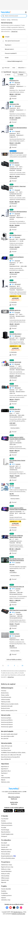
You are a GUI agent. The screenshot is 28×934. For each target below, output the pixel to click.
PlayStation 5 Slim (14, 104)
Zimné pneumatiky (5, 778)
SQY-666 (11, 486)
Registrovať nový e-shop (7, 867)
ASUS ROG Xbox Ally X (14, 409)
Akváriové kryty (5, 693)
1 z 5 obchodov (13, 302)
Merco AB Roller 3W (6, 759)
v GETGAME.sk (12, 572)
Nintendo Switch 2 (14, 163)
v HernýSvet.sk (13, 648)
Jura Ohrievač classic (6, 750)
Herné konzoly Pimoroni (7, 724)
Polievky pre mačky (5, 702)
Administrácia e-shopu (6, 865)
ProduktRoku (4, 893)
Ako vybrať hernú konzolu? (16, 153)
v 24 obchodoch (13, 378)
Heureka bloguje (5, 830)
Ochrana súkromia (5, 854)
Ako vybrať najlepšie (7, 731)
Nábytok (3, 780)
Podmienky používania (6, 823)
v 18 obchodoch (13, 452)
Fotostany (3, 691)
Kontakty (3, 821)
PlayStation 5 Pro (14, 80)
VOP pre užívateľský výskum (8, 858)
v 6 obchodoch (12, 227)
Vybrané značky (5, 715)
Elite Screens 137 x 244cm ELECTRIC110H (11, 755)
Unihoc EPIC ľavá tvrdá (6, 746)
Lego (2, 775)
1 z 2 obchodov (13, 527)
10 (22, 666)
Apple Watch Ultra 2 (6, 771)
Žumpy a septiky (5, 695)
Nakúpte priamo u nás (6, 849)
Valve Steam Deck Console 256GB (18, 610)
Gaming (8, 20)
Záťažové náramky (5, 699)
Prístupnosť (4, 836)
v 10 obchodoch (13, 551)
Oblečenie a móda (5, 782)
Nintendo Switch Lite (14, 310)
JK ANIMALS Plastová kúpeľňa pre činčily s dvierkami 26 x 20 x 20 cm (14, 752)
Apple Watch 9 (4, 769)
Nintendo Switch (13, 386)
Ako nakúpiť (4, 843)
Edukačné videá (5, 880)
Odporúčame (5, 764)
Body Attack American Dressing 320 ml (10, 757)
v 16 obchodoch (13, 249)
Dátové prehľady (5, 876)
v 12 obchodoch (13, 203)
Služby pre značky (5, 873)
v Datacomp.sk (13, 425)
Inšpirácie (3, 898)
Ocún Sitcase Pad (5, 748)
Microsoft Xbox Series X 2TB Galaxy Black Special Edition (16, 559)
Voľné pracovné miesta (6, 825)
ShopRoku (3, 891)
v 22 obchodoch (13, 326)
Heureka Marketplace (6, 871)
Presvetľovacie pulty (6, 697)
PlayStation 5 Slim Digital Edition (18, 211)
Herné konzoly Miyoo (6, 718)
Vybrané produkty (6, 743)
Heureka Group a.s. (17, 912)
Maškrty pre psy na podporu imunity (9, 704)
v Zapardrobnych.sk (14, 495)
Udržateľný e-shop (5, 900)
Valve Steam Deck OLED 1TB (16, 587)
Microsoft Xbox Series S (15, 235)
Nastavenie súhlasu (6, 852)
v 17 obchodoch (13, 120)
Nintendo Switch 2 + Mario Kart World (14, 195)
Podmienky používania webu (18, 914)
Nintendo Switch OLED (15, 362)
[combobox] (14, 15)
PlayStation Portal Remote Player (14, 266)
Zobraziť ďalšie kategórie (14, 61)
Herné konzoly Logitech (7, 727)
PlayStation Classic (14, 634)
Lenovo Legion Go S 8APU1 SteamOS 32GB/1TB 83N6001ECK (17, 508)
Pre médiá (3, 827)
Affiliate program (5, 878)
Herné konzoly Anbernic (7, 722)
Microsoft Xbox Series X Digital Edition (17, 461)
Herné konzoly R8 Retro (7, 720)
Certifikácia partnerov (6, 895)
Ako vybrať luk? (4, 738)
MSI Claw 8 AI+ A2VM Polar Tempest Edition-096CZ (16, 536)
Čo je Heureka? (4, 819)
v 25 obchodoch (13, 178)
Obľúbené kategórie (7, 688)
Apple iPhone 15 (5, 766)
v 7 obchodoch (12, 96)
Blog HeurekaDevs (5, 832)
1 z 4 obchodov (13, 352)
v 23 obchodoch (13, 274)
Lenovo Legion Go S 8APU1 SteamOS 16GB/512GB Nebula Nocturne (17, 438)
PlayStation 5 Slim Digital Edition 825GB (18, 128)
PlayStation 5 (12, 282)
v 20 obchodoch (13, 145)
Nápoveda (3, 882)
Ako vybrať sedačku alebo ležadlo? (9, 734)
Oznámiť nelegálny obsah (7, 834)
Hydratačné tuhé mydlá (6, 706)
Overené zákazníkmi (6, 889)
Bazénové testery (5, 708)
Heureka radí (4, 847)
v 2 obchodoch (12, 477)
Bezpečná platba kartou (7, 856)
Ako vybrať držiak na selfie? (7, 736)
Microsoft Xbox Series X (15, 334)
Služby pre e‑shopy (5, 869)
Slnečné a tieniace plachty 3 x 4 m (9, 710)
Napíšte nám (14, 799)
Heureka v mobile (5, 845)
